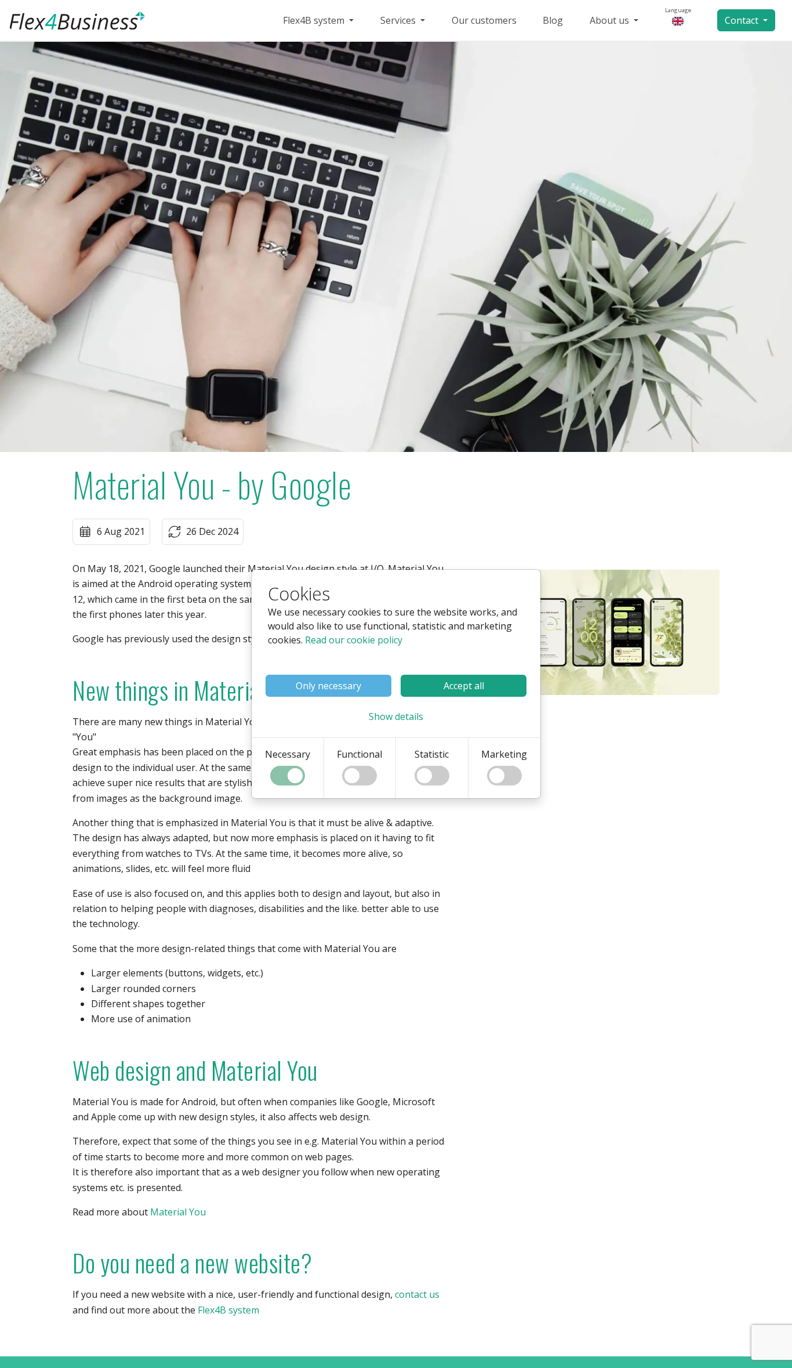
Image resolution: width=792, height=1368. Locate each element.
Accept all (464, 685)
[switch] (287, 776)
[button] (396, 716)
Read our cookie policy (353, 640)
